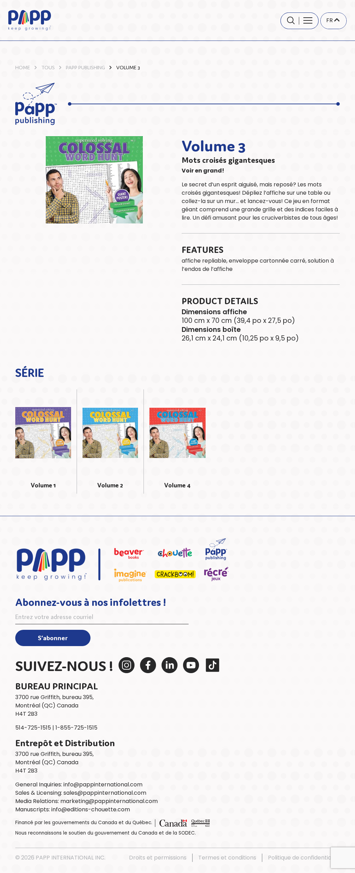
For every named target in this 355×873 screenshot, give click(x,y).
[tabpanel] (43, 441)
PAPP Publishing (85, 67)
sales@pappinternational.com (104, 793)
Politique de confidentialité (304, 858)
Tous (48, 67)
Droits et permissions (158, 858)
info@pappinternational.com (102, 784)
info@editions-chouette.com (90, 809)
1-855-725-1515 (76, 728)
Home (22, 67)
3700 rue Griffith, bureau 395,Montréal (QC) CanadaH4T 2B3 (54, 705)
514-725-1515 (33, 728)
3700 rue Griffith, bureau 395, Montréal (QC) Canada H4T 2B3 (54, 762)
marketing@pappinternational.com (109, 801)
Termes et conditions (227, 858)
